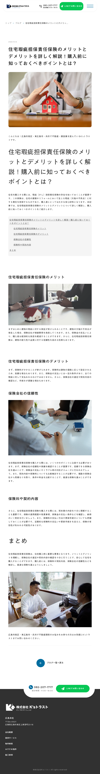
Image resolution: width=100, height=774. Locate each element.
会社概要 (9, 732)
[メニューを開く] (90, 6)
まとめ (12, 250)
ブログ (18, 23)
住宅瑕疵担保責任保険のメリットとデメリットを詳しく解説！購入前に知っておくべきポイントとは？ (49, 221)
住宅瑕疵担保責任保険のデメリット (31, 234)
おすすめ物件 (11, 749)
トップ (8, 23)
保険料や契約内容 (22, 245)
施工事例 (9, 755)
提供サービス (11, 738)
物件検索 (9, 744)
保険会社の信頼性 (22, 239)
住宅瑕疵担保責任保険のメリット (30, 229)
